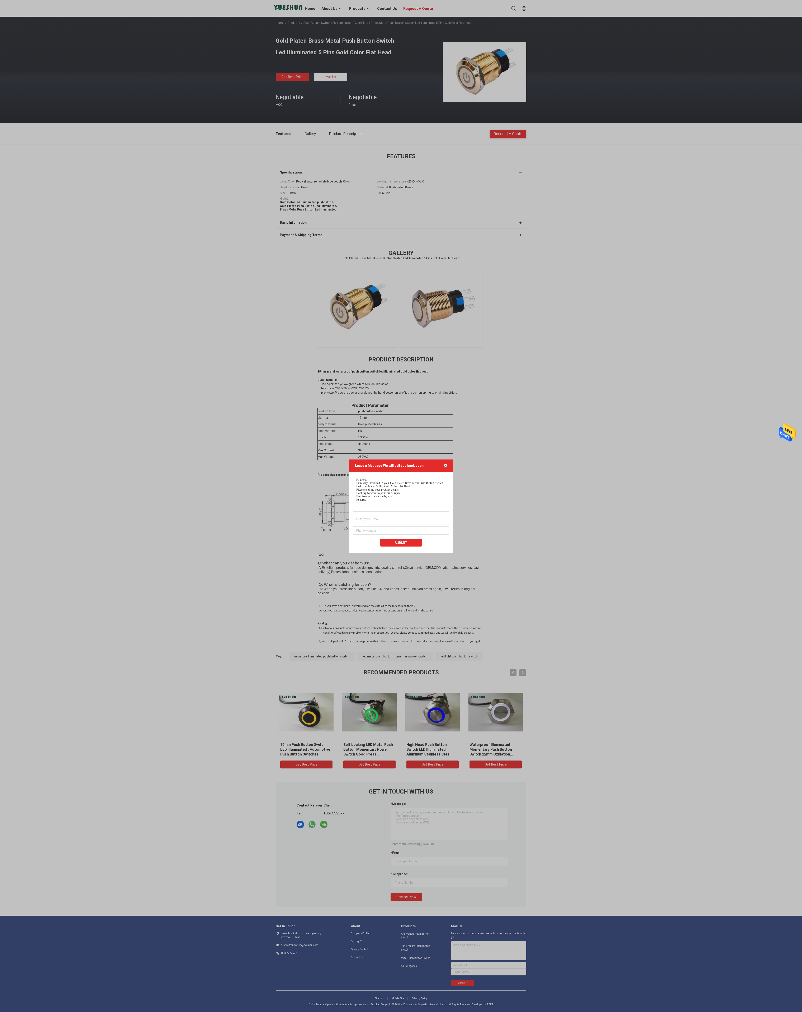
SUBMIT (401, 543)
